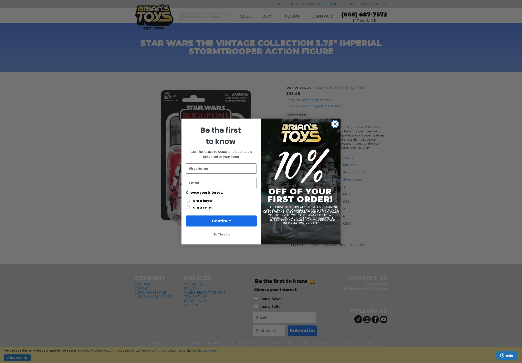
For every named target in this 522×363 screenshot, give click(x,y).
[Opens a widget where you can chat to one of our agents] (506, 356)
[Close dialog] (335, 124)
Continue (221, 221)
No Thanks (221, 234)
